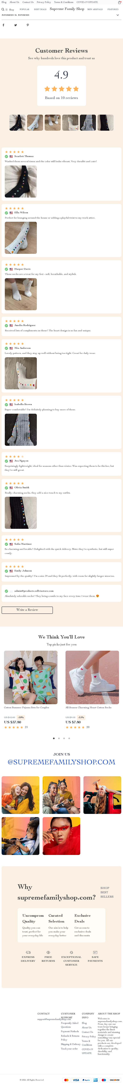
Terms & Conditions (63, 2)
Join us (61, 755)
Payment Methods (70, 1032)
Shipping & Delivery (71, 1044)
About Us (14, 2)
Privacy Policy (44, 2)
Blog (4, 2)
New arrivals (95, 10)
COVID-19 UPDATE (87, 2)
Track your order (69, 1049)
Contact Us (28, 2)
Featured (112, 10)
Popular (24, 10)
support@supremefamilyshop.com (54, 1019)
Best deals (40, 10)
